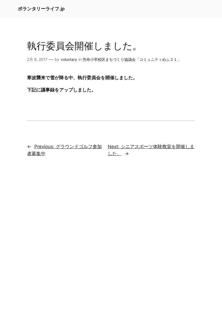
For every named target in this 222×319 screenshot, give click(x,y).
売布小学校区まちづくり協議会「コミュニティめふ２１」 (132, 59)
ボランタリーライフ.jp (41, 8)
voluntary (69, 59)
